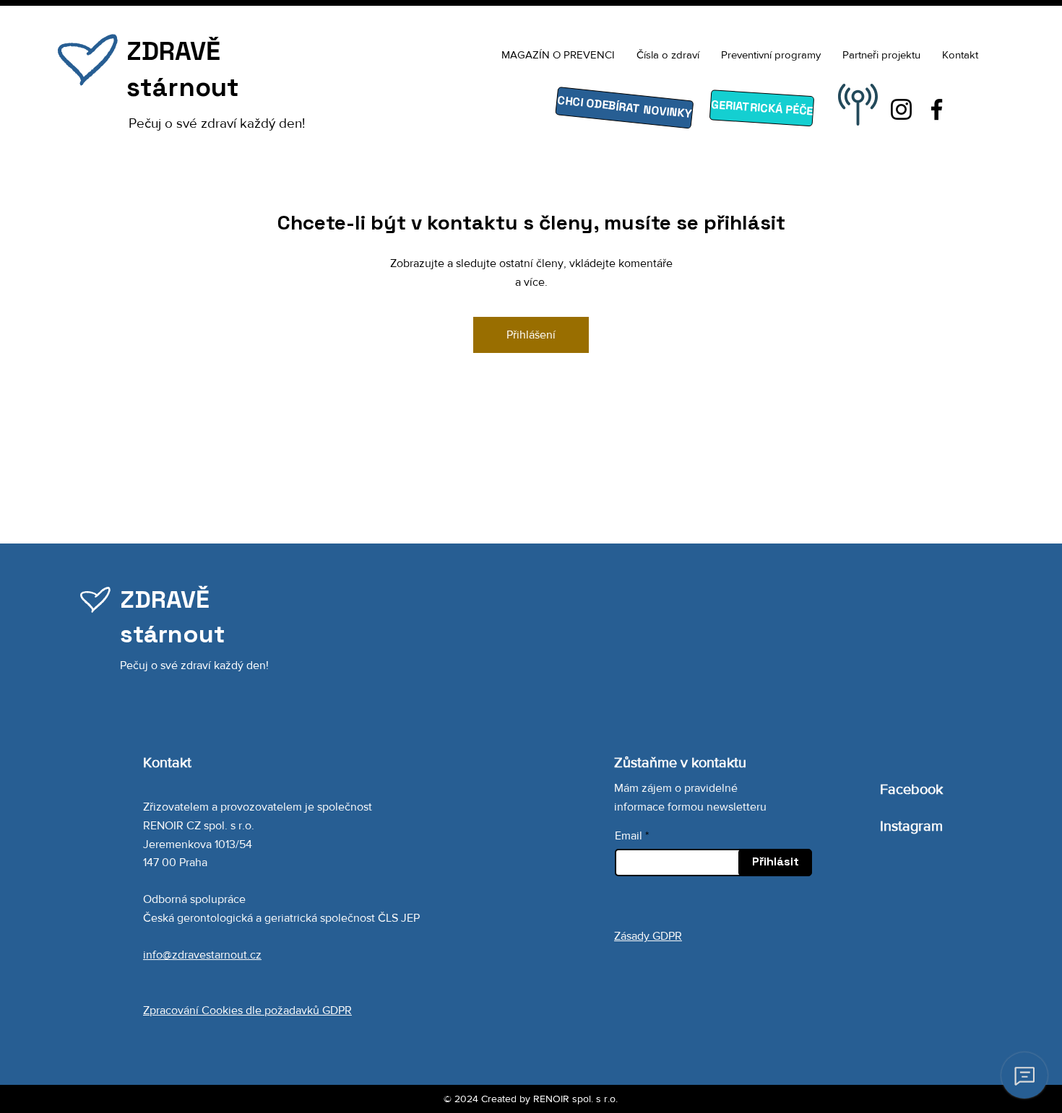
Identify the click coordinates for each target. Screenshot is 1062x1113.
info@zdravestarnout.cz (202, 954)
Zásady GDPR (648, 936)
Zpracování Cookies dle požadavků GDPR (247, 1010)
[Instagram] (901, 109)
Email (628, 836)
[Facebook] (937, 109)
